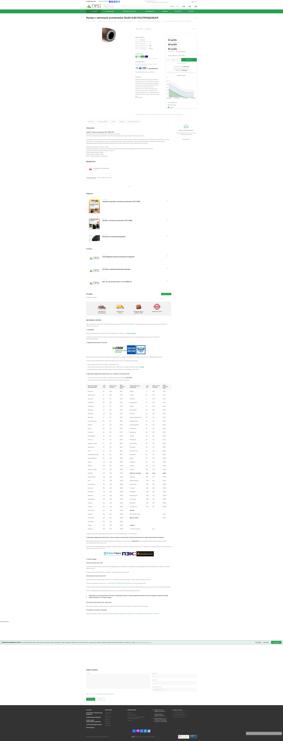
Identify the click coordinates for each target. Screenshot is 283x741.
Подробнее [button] (258, 642)
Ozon (110, 2)
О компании (108, 712)
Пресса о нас (108, 717)
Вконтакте (114, 2)
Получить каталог (179, 716)
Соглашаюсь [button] (276, 642)
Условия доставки (132, 714)
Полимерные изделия (93, 717)
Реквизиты (107, 723)
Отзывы (122, 121)
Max (119, 2)
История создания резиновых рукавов (116, 269)
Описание (91, 121)
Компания (108, 709)
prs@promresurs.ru (145, 579)
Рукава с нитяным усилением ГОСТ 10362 (117, 220)
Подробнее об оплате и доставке (145, 72)
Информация (132, 709)
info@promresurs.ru (159, 711)
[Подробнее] (167, 200)
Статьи (113, 121)
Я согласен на (102, 693)
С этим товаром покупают (104, 177)
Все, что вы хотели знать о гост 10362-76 (116, 282)
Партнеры (107, 725)
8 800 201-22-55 (91, 1)
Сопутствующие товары (94, 724)
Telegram (117, 2)
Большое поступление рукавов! (113, 236)
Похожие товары (102, 121)
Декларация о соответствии (101, 168)
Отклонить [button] (266, 642)
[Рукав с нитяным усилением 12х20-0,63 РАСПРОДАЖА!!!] (109, 35)
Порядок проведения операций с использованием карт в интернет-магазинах (136, 613)
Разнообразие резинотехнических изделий (118, 257)
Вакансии (107, 721)
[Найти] (177, 6)
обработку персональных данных (105, 693)
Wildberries (112, 2)
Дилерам (130, 720)
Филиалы (130, 712)
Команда (107, 719)
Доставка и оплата (133, 121)
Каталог (89, 709)
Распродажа (90, 727)
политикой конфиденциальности (143, 642)
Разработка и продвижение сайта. (145, 736)
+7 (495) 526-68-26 (112, 583)
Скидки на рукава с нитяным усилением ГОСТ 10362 (121, 201)
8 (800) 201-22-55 (122, 583)
